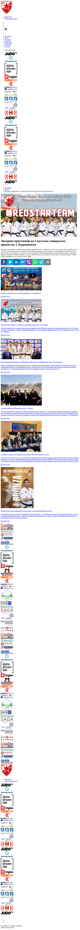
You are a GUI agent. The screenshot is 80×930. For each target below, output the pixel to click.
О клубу (7, 46)
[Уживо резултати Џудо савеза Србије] (42, 113)
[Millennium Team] (42, 59)
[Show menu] (5, 33)
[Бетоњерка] (7, 525)
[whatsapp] (35, 262)
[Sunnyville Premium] (42, 95)
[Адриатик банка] (42, 89)
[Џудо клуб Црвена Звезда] (6, 13)
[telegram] (41, 262)
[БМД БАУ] (7, 528)
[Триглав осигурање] (42, 77)
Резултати (8, 39)
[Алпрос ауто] (7, 631)
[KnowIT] (7, 603)
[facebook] (4, 262)
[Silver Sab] (7, 595)
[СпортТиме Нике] (42, 80)
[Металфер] (7, 535)
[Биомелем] (7, 607)
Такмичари (8, 43)
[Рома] (7, 539)
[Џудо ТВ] (42, 54)
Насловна (8, 36)
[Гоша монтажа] (7, 543)
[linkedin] (16, 262)
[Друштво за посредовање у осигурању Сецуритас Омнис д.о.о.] (7, 623)
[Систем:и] (42, 92)
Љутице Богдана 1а (11, 19)
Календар (8, 41)
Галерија (7, 45)
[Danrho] (7, 572)
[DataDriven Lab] (42, 69)
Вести (7, 38)
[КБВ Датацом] (42, 100)
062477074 (8, 17)
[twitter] (10, 262)
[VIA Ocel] (42, 106)
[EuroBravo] (42, 85)
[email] (47, 262)
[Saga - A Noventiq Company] (7, 611)
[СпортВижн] (7, 628)
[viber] (29, 262)
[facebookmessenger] (23, 262)
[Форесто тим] (7, 531)
